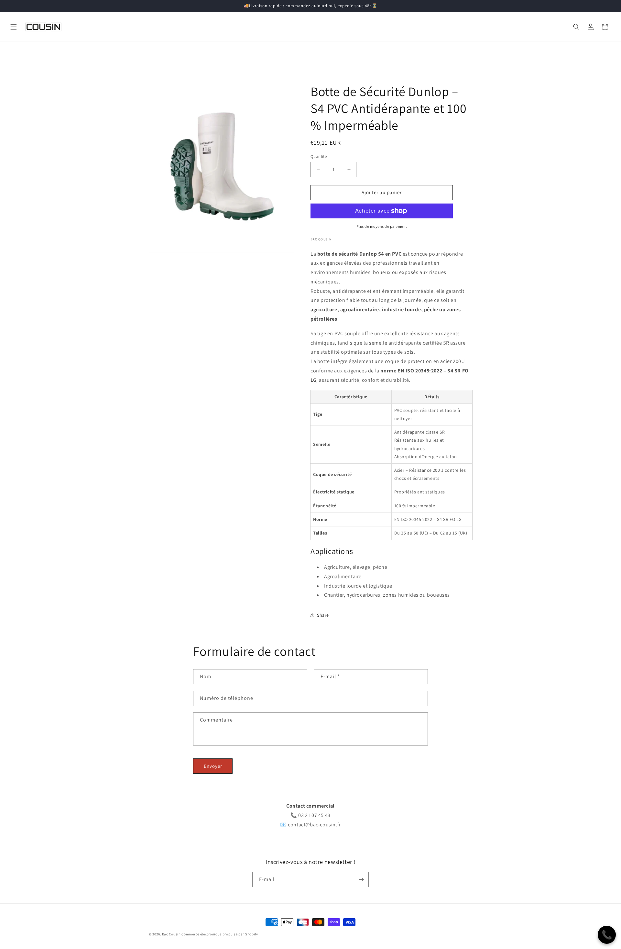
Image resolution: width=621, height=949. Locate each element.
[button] (13, 27)
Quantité (318, 156)
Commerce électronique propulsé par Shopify (219, 934)
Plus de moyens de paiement (381, 226)
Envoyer (213, 766)
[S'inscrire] (361, 879)
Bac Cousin (171, 934)
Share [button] (323, 615)
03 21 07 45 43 (314, 815)
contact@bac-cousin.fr (314, 824)
